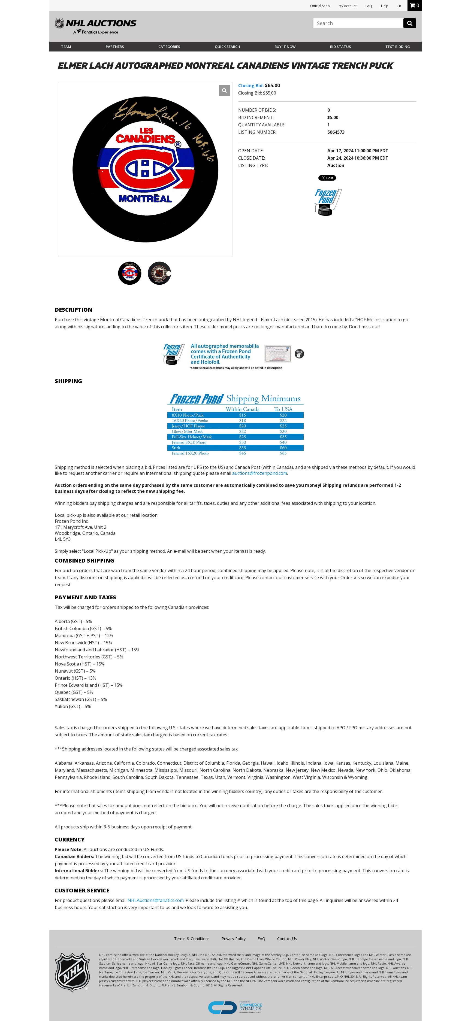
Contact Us (287, 938)
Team (66, 46)
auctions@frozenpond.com (259, 473)
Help (384, 6)
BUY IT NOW (284, 46)
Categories (169, 46)
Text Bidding (397, 46)
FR (399, 6)
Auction (335, 165)
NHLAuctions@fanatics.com (156, 900)
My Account (348, 6)
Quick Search (227, 46)
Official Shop (320, 6)
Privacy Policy (234, 938)
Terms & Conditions (192, 938)
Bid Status (340, 46)
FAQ (369, 6)
